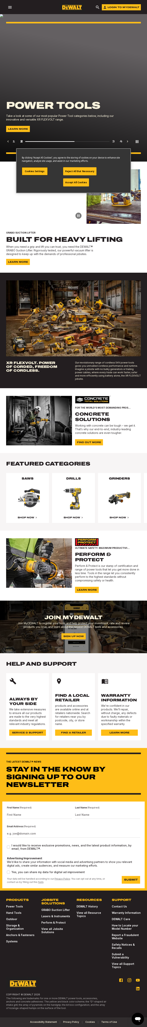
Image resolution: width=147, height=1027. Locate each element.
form (40, 882)
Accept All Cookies (76, 182)
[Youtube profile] (138, 980)
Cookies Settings (34, 171)
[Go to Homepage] (72, 7)
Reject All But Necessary (79, 171)
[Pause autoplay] (137, 141)
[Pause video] (78, 216)
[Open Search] (97, 7)
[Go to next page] (127, 141)
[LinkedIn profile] (138, 989)
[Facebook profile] (121, 980)
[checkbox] (8, 847)
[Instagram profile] (129, 980)
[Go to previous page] (8, 141)
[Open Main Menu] (10, 7)
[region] (73, 502)
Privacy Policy (62, 878)
